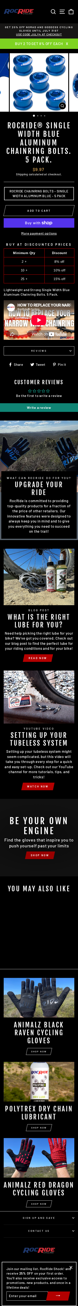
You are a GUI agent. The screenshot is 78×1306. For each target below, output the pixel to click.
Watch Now (38, 786)
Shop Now (39, 1051)
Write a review (39, 407)
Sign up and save (39, 1217)
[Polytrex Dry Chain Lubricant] (39, 1081)
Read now (38, 657)
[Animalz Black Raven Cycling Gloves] (39, 997)
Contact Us (39, 1230)
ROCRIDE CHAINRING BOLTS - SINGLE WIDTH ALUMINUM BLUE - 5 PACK (39, 193)
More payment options (39, 233)
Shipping (22, 174)
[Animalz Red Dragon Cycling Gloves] (39, 1158)
